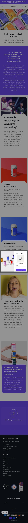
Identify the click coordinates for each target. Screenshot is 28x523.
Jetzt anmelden (20, 270)
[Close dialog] (26, 252)
